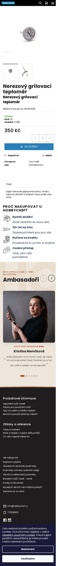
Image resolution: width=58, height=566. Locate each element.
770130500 (12, 512)
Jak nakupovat (10, 457)
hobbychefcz (9, 520)
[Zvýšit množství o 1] (49, 138)
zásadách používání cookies (18, 535)
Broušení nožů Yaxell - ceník (17, 478)
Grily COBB (34, 161)
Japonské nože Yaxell (14, 403)
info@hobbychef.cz (17, 506)
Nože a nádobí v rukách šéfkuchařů (21, 433)
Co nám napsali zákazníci (16, 436)
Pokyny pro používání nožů (17, 407)
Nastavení (28, 549)
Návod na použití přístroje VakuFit (20, 414)
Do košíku (31, 146)
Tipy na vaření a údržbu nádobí (19, 410)
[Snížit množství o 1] (35, 138)
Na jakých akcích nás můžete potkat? (22, 487)
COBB (17, 122)
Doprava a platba (12, 461)
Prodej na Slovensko (13, 482)
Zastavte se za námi (13, 491)
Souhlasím (28, 558)
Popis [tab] (9, 184)
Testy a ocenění (11, 429)
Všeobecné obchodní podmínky (19, 466)
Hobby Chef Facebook (5, 520)
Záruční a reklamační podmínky (19, 474)
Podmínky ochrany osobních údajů (21, 470)
